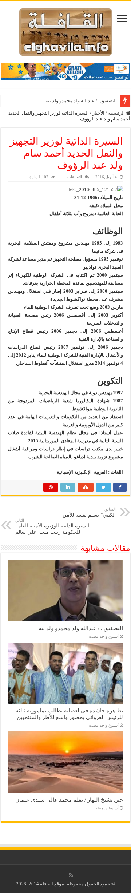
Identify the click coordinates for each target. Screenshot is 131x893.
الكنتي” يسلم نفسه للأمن (89, 512)
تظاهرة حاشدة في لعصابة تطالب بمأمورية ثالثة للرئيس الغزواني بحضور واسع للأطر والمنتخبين (69, 713)
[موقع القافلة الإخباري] (65, 30)
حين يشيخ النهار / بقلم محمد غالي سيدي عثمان (69, 800)
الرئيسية (117, 113)
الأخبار (98, 113)
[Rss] (71, 875)
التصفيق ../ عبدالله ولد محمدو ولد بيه (81, 100)
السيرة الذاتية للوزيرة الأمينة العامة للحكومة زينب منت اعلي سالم (52, 526)
